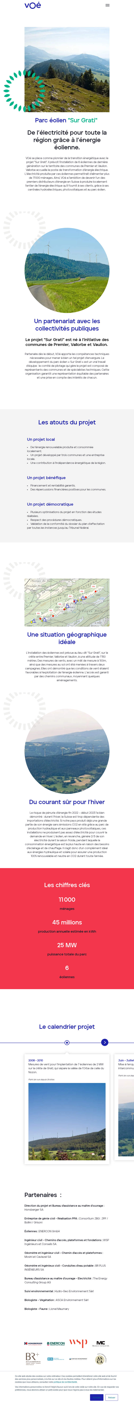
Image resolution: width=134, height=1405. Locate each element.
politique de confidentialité (65, 1381)
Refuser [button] (111, 1397)
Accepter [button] (97, 1397)
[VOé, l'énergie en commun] (33, 5)
